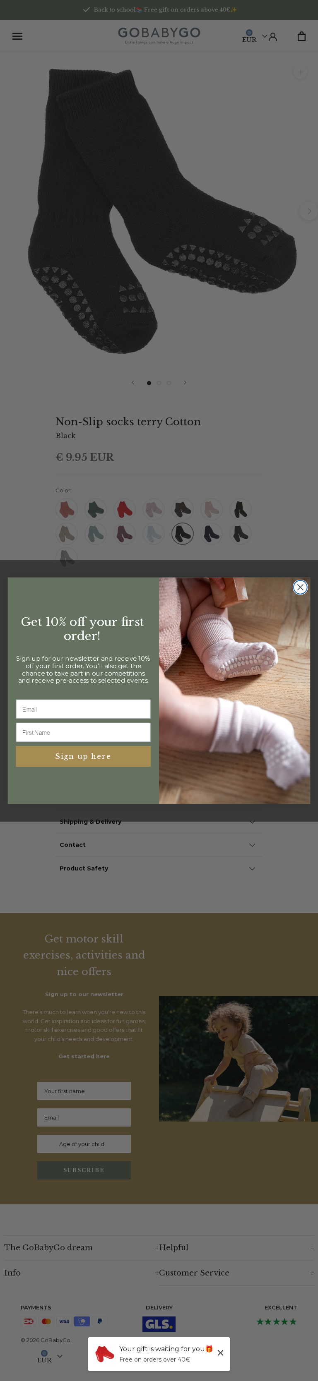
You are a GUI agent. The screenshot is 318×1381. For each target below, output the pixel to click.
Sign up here (83, 756)
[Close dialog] (300, 587)
